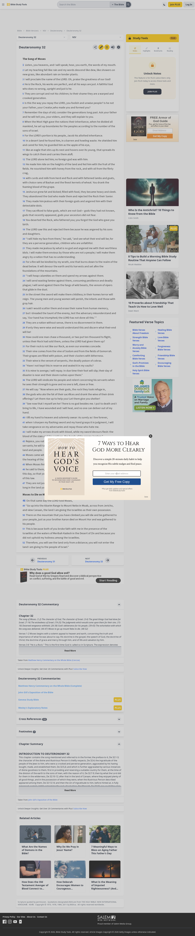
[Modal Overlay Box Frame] (97, 468)
